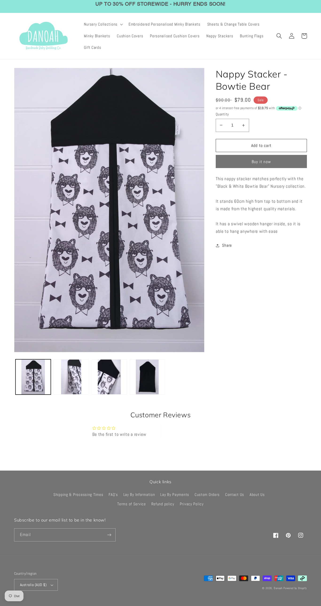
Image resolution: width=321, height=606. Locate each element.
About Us (257, 494)
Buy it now (261, 161)
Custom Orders (207, 494)
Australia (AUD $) (33, 585)
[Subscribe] (109, 534)
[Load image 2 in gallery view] (71, 377)
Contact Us (234, 494)
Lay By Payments (174, 494)
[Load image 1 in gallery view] (33, 377)
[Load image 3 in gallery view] (109, 377)
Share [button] (227, 245)
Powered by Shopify (295, 588)
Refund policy (162, 504)
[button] (103, 24)
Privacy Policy (192, 504)
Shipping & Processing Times (78, 494)
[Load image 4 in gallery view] (147, 377)
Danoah (278, 588)
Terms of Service (131, 504)
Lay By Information (139, 494)
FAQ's (113, 494)
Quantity (222, 114)
